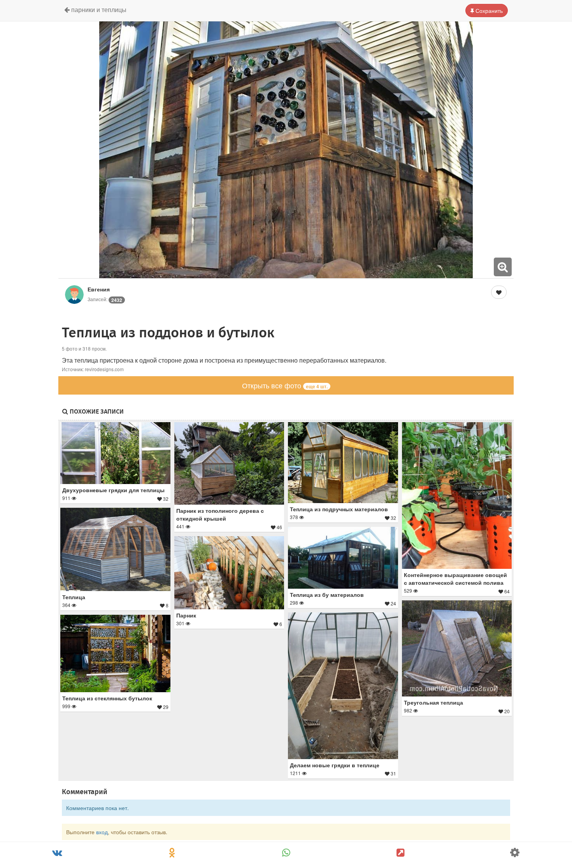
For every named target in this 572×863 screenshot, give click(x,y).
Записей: (105, 299)
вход (102, 832)
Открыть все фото (285, 385)
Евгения (99, 289)
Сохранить (488, 10)
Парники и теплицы (98, 9)
